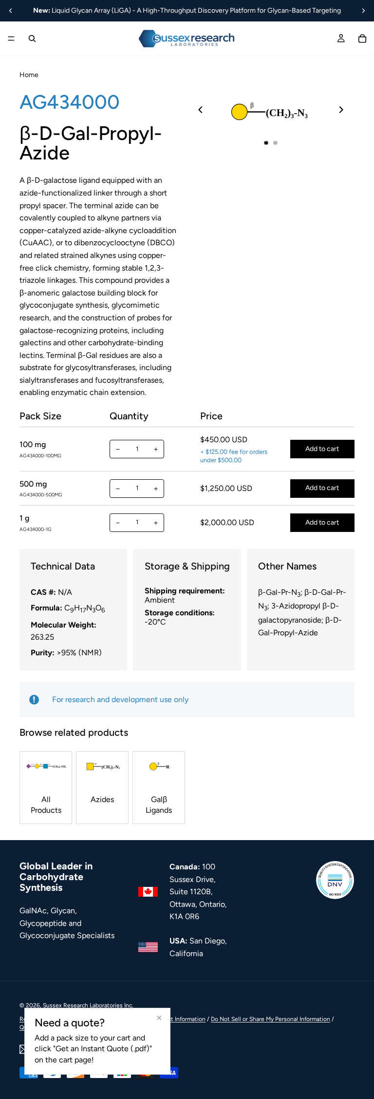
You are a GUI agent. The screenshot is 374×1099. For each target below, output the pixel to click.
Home (28, 75)
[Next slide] (363, 10)
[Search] (32, 38)
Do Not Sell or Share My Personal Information (270, 1019)
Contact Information (178, 1019)
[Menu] (11, 38)
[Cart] (362, 38)
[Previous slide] (10, 10)
